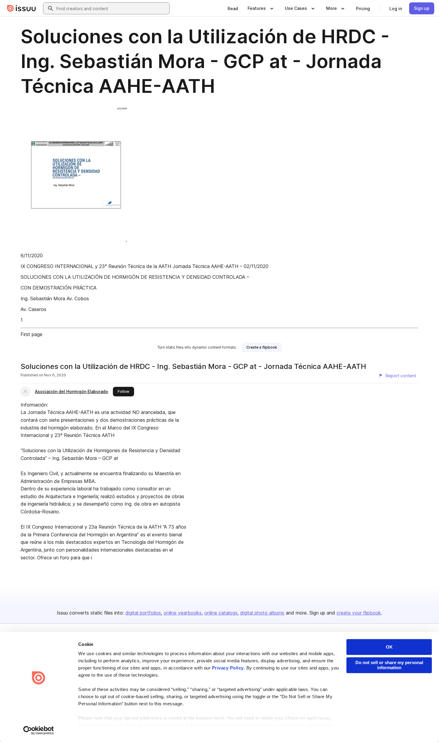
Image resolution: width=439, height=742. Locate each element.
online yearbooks (183, 613)
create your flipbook (359, 613)
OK (389, 646)
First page (31, 334)
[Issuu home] (21, 8)
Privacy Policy (228, 667)
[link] (233, 8)
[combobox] (111, 8)
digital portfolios (143, 613)
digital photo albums (262, 613)
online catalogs (220, 613)
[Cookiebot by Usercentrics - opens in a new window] (39, 730)
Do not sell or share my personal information (389, 665)
